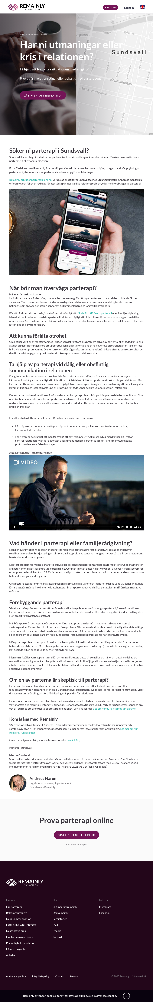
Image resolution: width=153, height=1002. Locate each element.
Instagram (105, 906)
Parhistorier (60, 918)
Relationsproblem (16, 912)
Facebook (104, 912)
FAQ (55, 924)
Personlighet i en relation (20, 943)
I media (57, 930)
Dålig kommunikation (18, 918)
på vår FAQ (73, 740)
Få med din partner (17, 949)
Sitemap (73, 976)
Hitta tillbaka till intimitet (21, 924)
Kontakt (57, 937)
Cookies (59, 976)
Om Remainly (60, 912)
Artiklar (10, 955)
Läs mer (110, 7)
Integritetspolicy (40, 976)
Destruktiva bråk (16, 930)
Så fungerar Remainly (65, 906)
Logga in (129, 7)
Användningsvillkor (16, 976)
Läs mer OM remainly (43, 95)
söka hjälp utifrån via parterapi (94, 313)
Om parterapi (14, 906)
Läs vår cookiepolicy (105, 995)
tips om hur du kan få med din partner (114, 708)
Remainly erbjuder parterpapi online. (30, 179)
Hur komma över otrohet (20, 937)
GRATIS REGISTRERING (76, 835)
